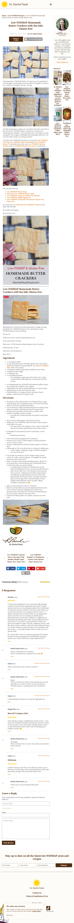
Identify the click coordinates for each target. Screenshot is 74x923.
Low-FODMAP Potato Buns (17, 192)
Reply (9, 641)
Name (4, 812)
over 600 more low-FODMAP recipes (26, 205)
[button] (50, 4)
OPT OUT (9, 915)
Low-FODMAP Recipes (16, 16)
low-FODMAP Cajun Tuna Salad (21, 142)
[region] (25, 911)
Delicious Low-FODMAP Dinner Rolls (20, 194)
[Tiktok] (48, 908)
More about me (62, 62)
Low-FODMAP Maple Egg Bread (19, 197)
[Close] (44, 905)
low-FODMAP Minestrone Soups (24, 146)
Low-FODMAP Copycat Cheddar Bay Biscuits (23, 196)
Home (4, 16)
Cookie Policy (36, 911)
